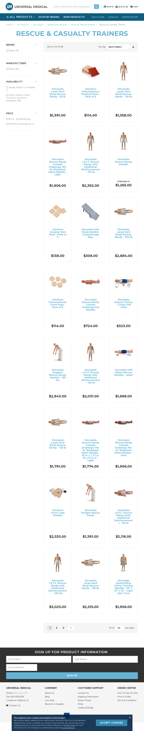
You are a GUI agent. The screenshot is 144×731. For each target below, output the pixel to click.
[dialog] (72, 723)
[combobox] (75, 6)
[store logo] (27, 6)
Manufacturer (16, 63)
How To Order (98, 17)
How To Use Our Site (127, 693)
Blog (47, 696)
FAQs (80, 704)
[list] (72, 17)
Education (38, 24)
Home (9, 24)
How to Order (124, 696)
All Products (23, 24)
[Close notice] (129, 717)
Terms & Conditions (126, 700)
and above (22, 124)
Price (9, 113)
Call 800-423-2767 (130, 17)
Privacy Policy (70, 725)
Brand (10, 44)
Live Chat (49, 700)
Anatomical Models (57, 24)
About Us (49, 693)
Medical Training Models (83, 24)
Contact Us (113, 17)
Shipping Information (88, 696)
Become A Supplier (54, 704)
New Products (74, 17)
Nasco (16, 50)
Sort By (102, 47)
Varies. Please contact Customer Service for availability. (18, 98)
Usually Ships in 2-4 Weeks (20, 88)
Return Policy (84, 700)
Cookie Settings (85, 707)
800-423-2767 (21, 693)
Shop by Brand (48, 17)
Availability (14, 81)
